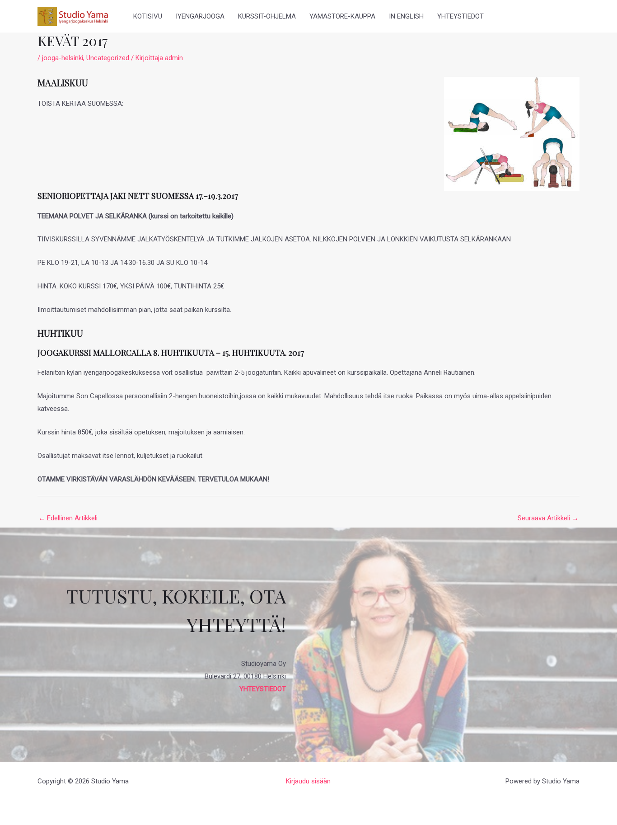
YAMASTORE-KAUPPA (342, 16)
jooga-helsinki (62, 58)
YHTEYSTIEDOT (460, 16)
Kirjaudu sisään (308, 781)
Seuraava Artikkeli (548, 518)
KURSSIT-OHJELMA (267, 16)
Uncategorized (107, 58)
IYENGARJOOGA (200, 16)
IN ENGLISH (406, 16)
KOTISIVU (147, 16)
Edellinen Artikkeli (68, 518)
